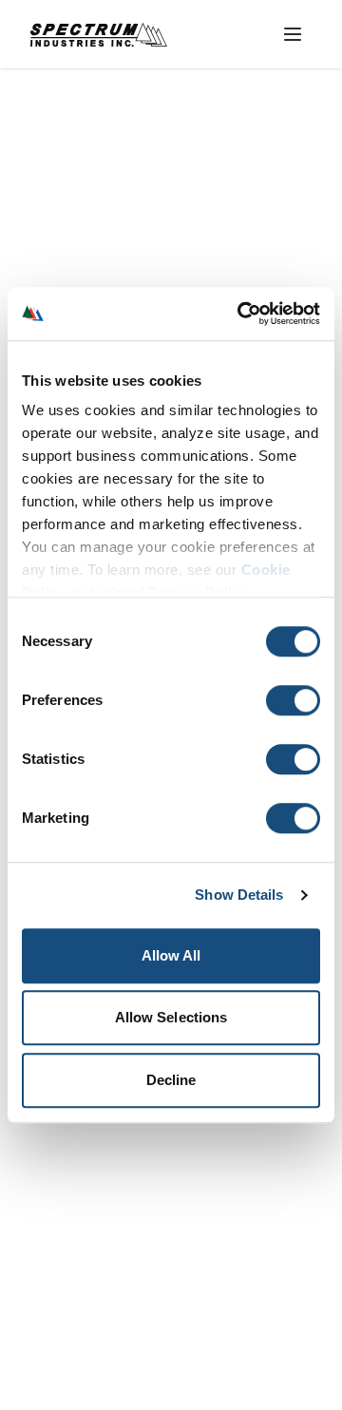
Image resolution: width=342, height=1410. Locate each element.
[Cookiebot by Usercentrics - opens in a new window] (241, 313)
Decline (171, 1080)
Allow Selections (171, 1017)
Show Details (239, 894)
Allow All (171, 955)
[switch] (293, 700)
